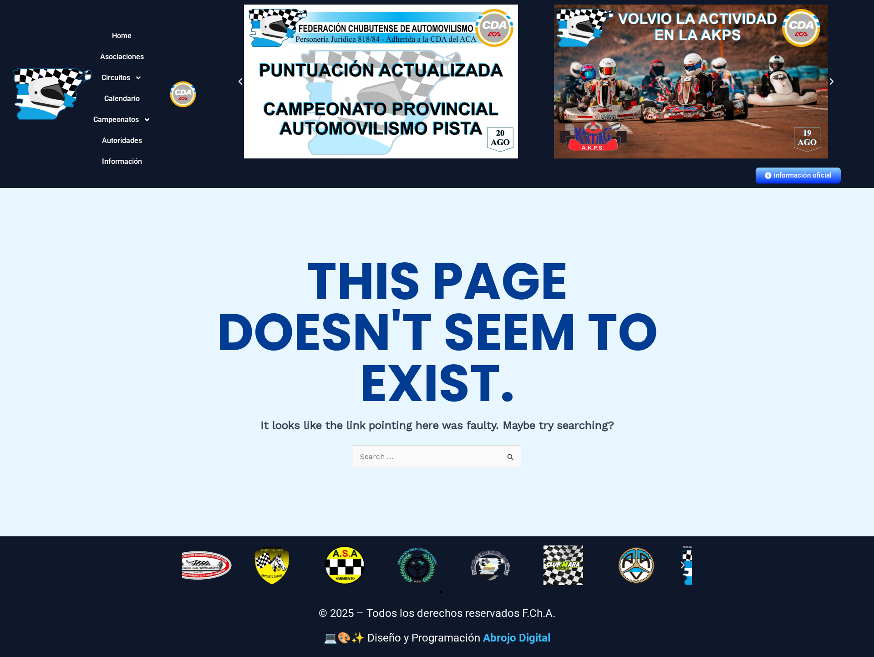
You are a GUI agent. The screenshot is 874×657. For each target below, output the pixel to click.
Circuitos (120, 77)
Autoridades (122, 140)
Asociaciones (122, 56)
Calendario (122, 98)
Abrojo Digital (516, 638)
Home (122, 35)
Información (122, 161)
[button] (240, 81)
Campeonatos (122, 119)
